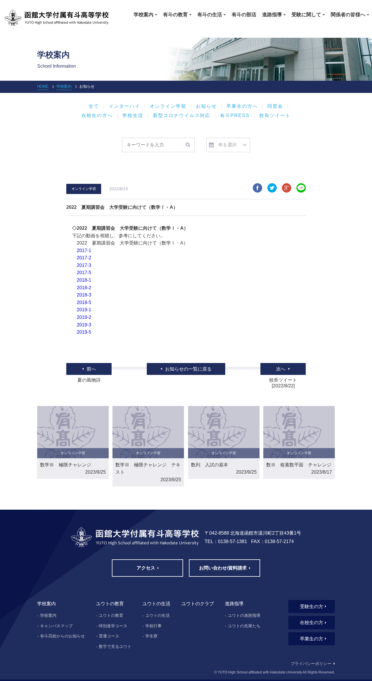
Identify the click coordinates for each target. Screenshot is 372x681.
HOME (43, 86)
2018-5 (86, 302)
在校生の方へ (97, 115)
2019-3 (86, 324)
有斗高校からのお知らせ (62, 636)
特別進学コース (113, 625)
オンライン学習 (168, 106)
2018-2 (86, 287)
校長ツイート (275, 115)
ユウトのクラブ (197, 603)
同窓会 (275, 106)
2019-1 (84, 309)
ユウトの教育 (111, 615)
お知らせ (206, 106)
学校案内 (63, 86)
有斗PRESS (235, 115)
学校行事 (153, 625)
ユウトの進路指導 (244, 615)
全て (94, 106)
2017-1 (84, 250)
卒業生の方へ (242, 106)
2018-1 (84, 280)
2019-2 (86, 317)
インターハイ (124, 106)
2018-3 (86, 294)
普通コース (109, 636)
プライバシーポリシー (311, 663)
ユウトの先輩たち (244, 625)
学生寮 (151, 636)
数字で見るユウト (115, 646)
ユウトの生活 (157, 615)
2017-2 (86, 257)
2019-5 (86, 332)
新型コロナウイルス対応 (181, 115)
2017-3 (86, 265)
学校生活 (132, 115)
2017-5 (86, 272)
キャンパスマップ (56, 625)
